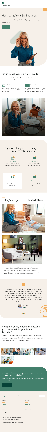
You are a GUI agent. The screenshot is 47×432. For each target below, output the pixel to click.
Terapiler (32, 4)
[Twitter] (42, 4)
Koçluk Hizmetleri (34, 180)
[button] (2, 299)
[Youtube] (44, 4)
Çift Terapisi (13, 180)
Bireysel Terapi (12, 161)
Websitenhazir (6, 5)
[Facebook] (40, 4)
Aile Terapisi (34, 161)
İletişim (37, 4)
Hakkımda (27, 4)
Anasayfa (21, 4)
